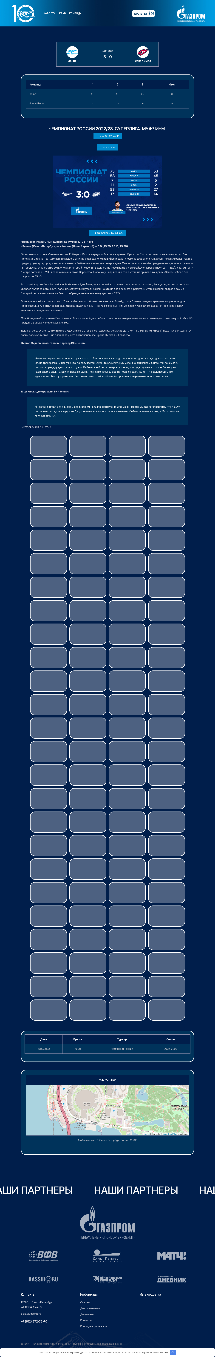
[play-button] (105, 13)
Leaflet (147, 1133)
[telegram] (110, 13)
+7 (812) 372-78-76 (34, 1321)
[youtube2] (100, 13)
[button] (108, 1107)
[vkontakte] (95, 13)
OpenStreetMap (170, 1133)
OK (172, 1352)
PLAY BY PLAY (109, 147)
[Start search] (120, 13)
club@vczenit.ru (31, 1313)
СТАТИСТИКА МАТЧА (109, 136)
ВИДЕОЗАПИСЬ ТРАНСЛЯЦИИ (109, 233)
